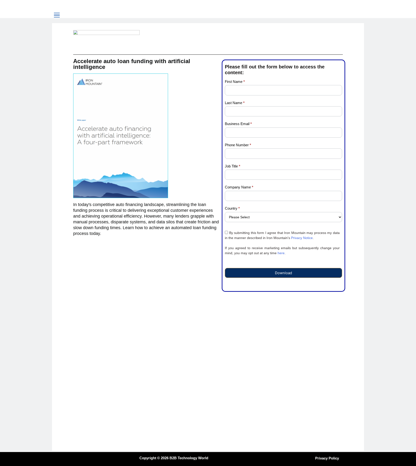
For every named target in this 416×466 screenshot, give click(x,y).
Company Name (239, 187)
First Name (235, 82)
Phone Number (238, 145)
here (281, 253)
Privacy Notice (302, 238)
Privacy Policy (327, 458)
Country (232, 208)
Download (283, 273)
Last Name (235, 103)
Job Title (232, 166)
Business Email (238, 124)
